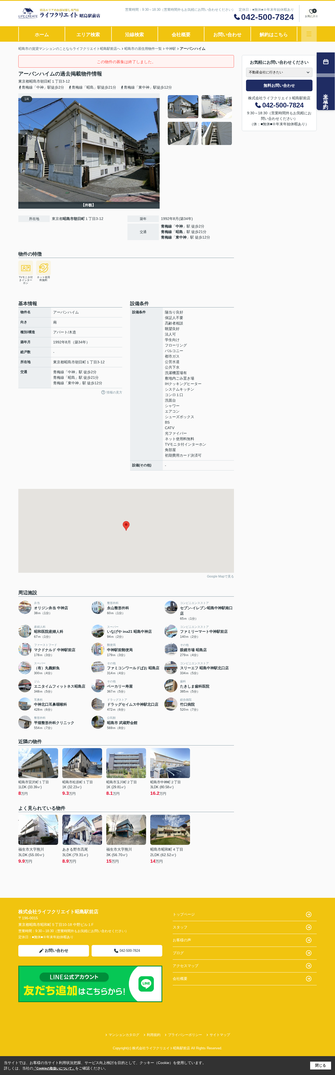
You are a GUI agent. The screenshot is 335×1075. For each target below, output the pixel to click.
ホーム (42, 34)
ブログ (178, 953)
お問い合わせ (227, 34)
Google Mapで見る (220, 576)
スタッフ (180, 927)
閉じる (320, 1065)
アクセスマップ (185, 966)
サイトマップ (220, 1035)
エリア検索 (88, 34)
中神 (179, 226)
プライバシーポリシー (185, 1035)
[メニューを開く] (309, 34)
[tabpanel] (200, 120)
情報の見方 (114, 392)
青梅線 (166, 226)
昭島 (179, 232)
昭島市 (34, 81)
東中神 (181, 237)
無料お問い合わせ (279, 85)
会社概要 (181, 34)
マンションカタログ (124, 1035)
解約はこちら (274, 34)
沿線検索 (134, 34)
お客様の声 (182, 940)
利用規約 (153, 1035)
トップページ (184, 914)
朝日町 (45, 81)
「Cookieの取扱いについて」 (54, 1068)
